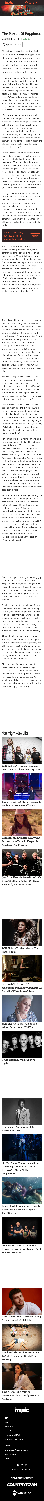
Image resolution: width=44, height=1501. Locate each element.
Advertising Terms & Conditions (15, 1439)
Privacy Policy (9, 1426)
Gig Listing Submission (12, 1454)
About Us (7, 1422)
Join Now (35, 236)
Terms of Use (9, 1431)
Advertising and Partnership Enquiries (16, 1450)
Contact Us (8, 1458)
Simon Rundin (25, 39)
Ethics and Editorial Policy (13, 1435)
